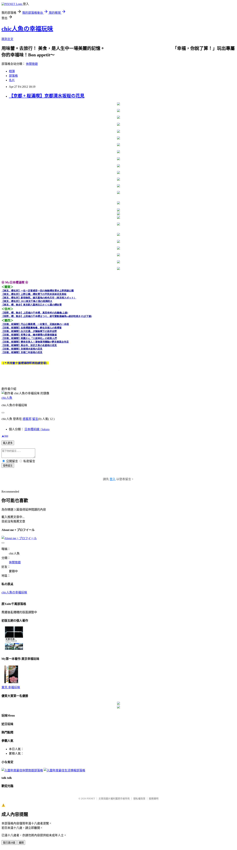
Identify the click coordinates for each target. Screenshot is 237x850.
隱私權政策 (139, 798)
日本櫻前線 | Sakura (36, 429)
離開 (21, 842)
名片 (12, 80)
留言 (35, 418)
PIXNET (91, 798)
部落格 (13, 75)
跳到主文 (7, 39)
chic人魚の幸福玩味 (27, 28)
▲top (4, 435)
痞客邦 (27, 418)
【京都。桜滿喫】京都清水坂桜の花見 (46, 95)
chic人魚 (6, 397)
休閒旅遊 (32, 63)
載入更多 (8, 443)
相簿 (12, 71)
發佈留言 (8, 465)
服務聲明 (153, 798)
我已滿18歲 (9, 842)
